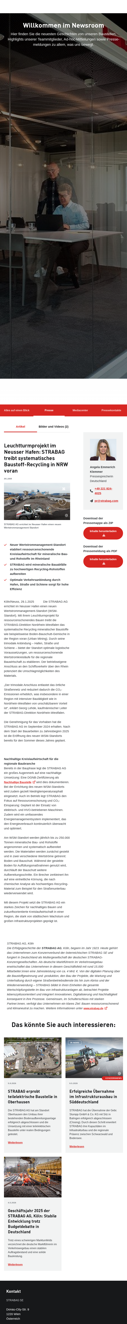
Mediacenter (80, 410)
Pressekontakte (111, 410)
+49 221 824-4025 (103, 491)
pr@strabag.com (106, 500)
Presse (49, 410)
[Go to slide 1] (36, 516)
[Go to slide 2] (38, 516)
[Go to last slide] (12, 501)
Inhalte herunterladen (103, 531)
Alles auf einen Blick (16, 410)
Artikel (20, 426)
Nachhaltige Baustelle (17, 782)
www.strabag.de (93, 1008)
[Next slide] (62, 501)
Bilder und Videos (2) (53, 426)
